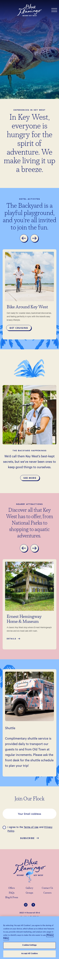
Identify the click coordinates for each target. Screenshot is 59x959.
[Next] (35, 239)
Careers (47, 893)
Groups (29, 893)
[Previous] (24, 239)
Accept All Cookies (29, 954)
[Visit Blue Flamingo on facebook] (33, 905)
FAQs (11, 893)
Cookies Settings (29, 945)
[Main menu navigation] (54, 10)
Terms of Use (31, 827)
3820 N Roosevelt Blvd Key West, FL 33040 (29, 914)
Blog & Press (11, 897)
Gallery (29, 888)
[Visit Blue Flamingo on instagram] (26, 905)
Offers (11, 888)
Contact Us (47, 888)
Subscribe (27, 838)
